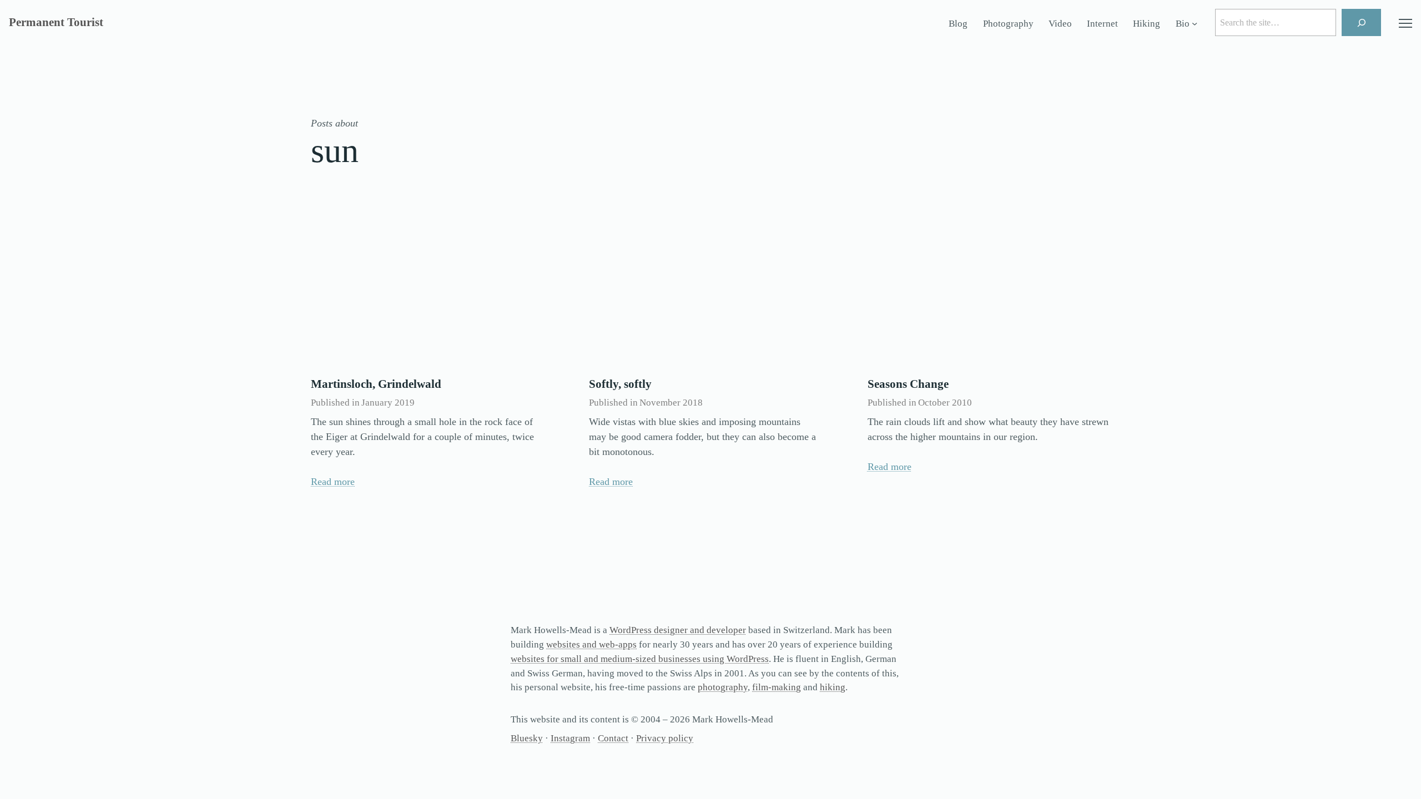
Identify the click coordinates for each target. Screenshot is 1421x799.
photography (723, 687)
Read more (333, 481)
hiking (832, 687)
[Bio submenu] (1194, 24)
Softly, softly (620, 384)
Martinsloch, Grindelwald (376, 384)
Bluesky (527, 738)
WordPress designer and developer (677, 630)
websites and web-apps (591, 644)
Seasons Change (908, 384)
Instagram (570, 738)
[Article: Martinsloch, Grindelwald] (432, 287)
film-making (776, 687)
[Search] (1361, 22)
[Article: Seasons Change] (989, 287)
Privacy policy (664, 738)
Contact (613, 738)
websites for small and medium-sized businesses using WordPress (640, 659)
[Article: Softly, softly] (710, 287)
